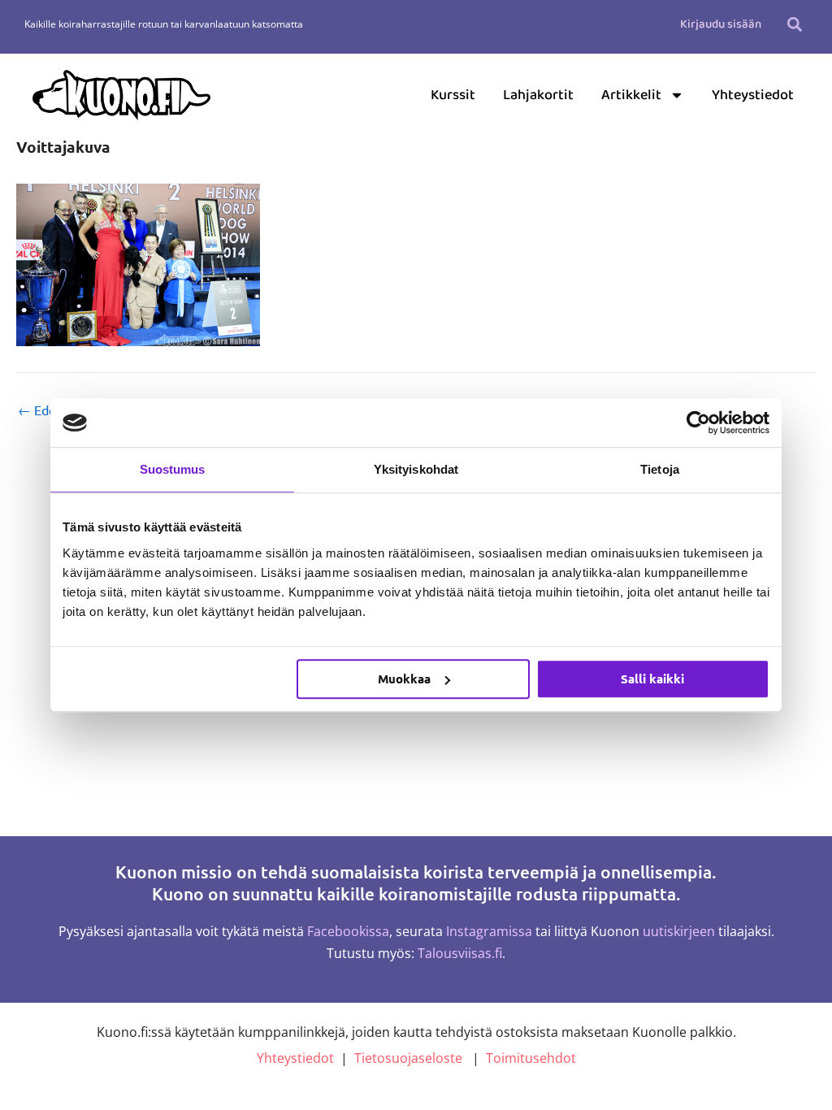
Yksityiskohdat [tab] (416, 469)
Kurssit (453, 95)
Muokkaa (404, 678)
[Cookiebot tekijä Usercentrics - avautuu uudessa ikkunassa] (698, 422)
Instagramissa (489, 931)
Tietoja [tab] (659, 469)
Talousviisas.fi (460, 953)
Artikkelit (631, 95)
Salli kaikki (652, 678)
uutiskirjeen (679, 931)
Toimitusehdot (531, 1058)
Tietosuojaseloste (408, 1058)
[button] (794, 24)
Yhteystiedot (753, 95)
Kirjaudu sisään (720, 24)
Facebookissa (348, 931)
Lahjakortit (538, 95)
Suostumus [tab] (173, 469)
